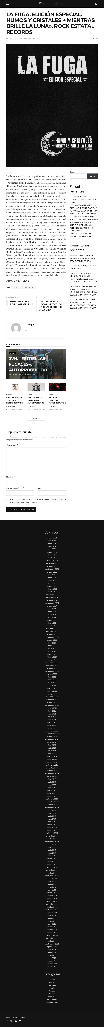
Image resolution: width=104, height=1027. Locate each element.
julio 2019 (52, 779)
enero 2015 (52, 932)
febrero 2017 (52, 861)
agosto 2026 (52, 538)
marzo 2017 (52, 859)
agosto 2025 (52, 572)
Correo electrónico (15, 488)
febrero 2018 (52, 827)
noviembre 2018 (52, 802)
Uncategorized (52, 1002)
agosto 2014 (52, 947)
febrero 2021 (52, 725)
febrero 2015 (52, 930)
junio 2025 (52, 577)
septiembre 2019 (52, 773)
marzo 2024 (52, 620)
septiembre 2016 (52, 876)
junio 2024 (52, 611)
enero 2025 (52, 592)
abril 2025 (52, 583)
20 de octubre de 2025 (27, 375)
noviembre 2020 (52, 734)
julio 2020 (52, 745)
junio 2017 (52, 850)
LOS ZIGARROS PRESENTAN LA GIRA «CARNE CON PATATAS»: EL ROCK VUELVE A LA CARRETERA (84, 208)
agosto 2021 (52, 708)
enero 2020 (52, 762)
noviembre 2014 (52, 938)
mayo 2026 (52, 546)
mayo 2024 (52, 614)
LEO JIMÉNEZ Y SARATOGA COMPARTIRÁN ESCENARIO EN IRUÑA (83, 199)
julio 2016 (52, 881)
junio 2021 (52, 714)
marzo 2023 (52, 654)
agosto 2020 (52, 742)
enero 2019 (52, 796)
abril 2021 (52, 719)
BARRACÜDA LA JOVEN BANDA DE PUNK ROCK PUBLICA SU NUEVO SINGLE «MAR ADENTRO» (84, 217)
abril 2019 (52, 787)
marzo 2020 (52, 756)
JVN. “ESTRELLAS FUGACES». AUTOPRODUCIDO (28, 364)
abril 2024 (52, 617)
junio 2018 (52, 816)
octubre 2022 (52, 668)
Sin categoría (52, 999)
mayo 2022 (52, 682)
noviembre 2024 (52, 597)
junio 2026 (52, 543)
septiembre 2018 (52, 807)
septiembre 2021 (52, 705)
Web (40, 488)
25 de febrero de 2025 (14, 409)
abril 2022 (52, 685)
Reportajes (52, 996)
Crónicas (52, 979)
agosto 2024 (52, 606)
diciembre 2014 (52, 935)
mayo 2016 (52, 887)
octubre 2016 (52, 873)
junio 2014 (52, 952)
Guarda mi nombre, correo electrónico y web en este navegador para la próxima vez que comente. (37, 500)
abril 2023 (52, 651)
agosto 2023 (52, 640)
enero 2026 (52, 558)
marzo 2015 (52, 927)
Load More (36, 418)
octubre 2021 (52, 702)
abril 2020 (52, 754)
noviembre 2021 (52, 700)
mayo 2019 (52, 785)
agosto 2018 (52, 810)
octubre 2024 (52, 600)
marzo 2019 (52, 790)
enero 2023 (52, 660)
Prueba (52, 994)
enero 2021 (52, 728)
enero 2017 (52, 864)
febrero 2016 (52, 895)
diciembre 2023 (52, 629)
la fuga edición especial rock (23, 287)
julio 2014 (52, 949)
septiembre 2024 (52, 603)
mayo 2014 (52, 955)
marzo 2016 (52, 893)
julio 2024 (52, 609)
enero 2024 (52, 626)
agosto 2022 (52, 674)
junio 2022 (52, 680)
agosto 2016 (52, 878)
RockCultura (20, 1017)
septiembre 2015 (52, 910)
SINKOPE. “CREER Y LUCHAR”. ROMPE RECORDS (14, 400)
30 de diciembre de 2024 (37, 409)
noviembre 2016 (52, 870)
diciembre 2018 (52, 799)
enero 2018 (52, 830)
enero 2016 (52, 898)
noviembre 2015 (52, 904)
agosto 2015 (52, 912)
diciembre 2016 (52, 867)
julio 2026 (52, 540)
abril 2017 (52, 856)
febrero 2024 (52, 623)
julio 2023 (52, 643)
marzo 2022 (52, 688)
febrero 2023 (52, 657)
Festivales (52, 985)
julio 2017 (52, 847)
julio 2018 (52, 813)
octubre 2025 (52, 566)
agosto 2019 (52, 776)
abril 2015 (52, 924)
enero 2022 (52, 694)
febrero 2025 (52, 589)
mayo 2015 (52, 921)
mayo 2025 (52, 580)
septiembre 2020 (52, 739)
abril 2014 (52, 958)
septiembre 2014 (52, 944)
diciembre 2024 (52, 594)
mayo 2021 (52, 717)
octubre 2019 (52, 770)
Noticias (52, 988)
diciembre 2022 (52, 663)
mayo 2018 (52, 819)
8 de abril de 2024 (56, 409)
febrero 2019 (52, 793)
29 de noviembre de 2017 (29, 39)
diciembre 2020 (52, 731)
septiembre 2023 (52, 637)
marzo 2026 (52, 552)
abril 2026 (52, 549)
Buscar (72, 172)
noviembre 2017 (52, 836)
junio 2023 (52, 646)
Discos (12, 353)
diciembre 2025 (52, 560)
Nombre (10, 477)
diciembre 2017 (52, 833)
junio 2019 (52, 782)
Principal (52, 991)
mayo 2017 (52, 853)
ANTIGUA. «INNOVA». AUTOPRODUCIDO (57, 400)
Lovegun (12, 39)
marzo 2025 (52, 586)
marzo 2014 (52, 961)
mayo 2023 (52, 648)
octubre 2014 (52, 941)
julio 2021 (52, 711)
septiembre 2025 (52, 569)
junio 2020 (52, 748)
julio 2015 (52, 915)
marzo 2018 (52, 824)
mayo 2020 (52, 751)
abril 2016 (52, 890)
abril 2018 (52, 822)
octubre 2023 (52, 634)
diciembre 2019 (52, 765)
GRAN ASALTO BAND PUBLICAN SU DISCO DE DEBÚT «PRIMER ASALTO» (82, 258)
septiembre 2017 (52, 841)
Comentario (12, 445)
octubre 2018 (52, 805)
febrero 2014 (52, 964)
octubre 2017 (52, 839)
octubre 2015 (52, 907)
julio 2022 (52, 677)
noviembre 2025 (52, 563)
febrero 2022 (52, 691)
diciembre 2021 (52, 697)
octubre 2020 (52, 736)
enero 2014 (52, 966)
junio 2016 (52, 884)
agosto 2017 (52, 844)
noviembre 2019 (52, 768)
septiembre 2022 (52, 671)
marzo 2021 (52, 722)
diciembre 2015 (52, 901)
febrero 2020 (52, 759)
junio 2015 (52, 918)
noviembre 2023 (52, 631)
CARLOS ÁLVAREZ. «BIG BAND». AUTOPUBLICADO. (36, 400)
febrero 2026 (52, 555)
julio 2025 (52, 575)
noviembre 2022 (52, 665)
